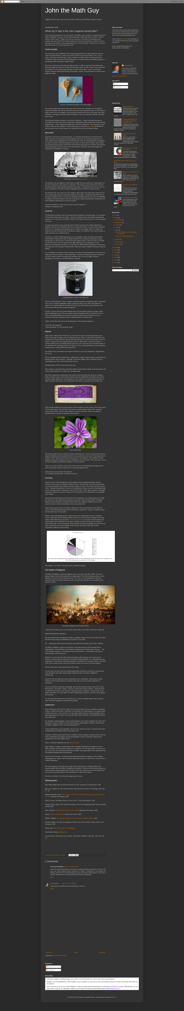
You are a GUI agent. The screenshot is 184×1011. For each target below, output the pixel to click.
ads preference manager (115, 986)
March (118, 239)
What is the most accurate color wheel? (130, 148)
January (118, 244)
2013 (115, 260)
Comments (118, 87)
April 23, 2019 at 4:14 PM (71, 866)
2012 (115, 262)
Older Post (102, 952)
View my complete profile (119, 76)
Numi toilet (90, 126)
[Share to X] (74, 855)
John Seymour (55, 855)
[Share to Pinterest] (78, 855)
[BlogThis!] (71, 855)
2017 (115, 250)
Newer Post (49, 952)
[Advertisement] (75, 935)
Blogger (114, 997)
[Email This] (69, 855)
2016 (115, 252)
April (117, 230)
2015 (115, 255)
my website (124, 39)
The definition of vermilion (130, 197)
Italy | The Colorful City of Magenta (64, 828)
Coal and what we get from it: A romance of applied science (75, 818)
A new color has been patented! (124, 236)
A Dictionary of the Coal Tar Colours (67, 810)
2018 (115, 247)
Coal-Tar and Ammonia (57, 814)
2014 (115, 257)
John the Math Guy (72, 10)
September (119, 222)
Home (76, 952)
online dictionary (74, 742)
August (118, 225)
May (117, 227)
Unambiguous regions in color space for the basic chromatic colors (130, 121)
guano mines (83, 179)
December (119, 220)
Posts (116, 84)
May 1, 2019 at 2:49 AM (69, 883)
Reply (52, 877)
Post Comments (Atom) (59, 955)
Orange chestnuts (128, 106)
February (118, 242)
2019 (115, 218)
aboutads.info (114, 988)
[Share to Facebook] (76, 855)
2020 (115, 215)
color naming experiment (76, 519)
